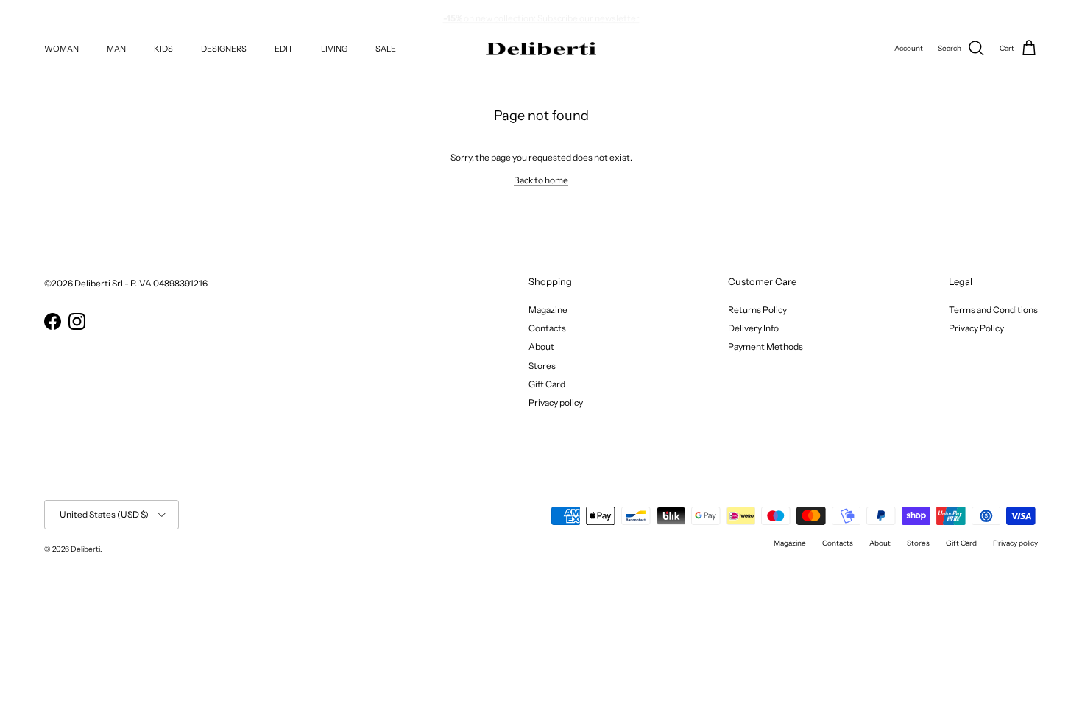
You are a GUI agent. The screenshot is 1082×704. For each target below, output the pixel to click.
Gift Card (546, 384)
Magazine (547, 309)
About (541, 346)
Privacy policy (555, 402)
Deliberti (85, 549)
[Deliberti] (541, 49)
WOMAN (61, 48)
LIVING (334, 48)
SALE (385, 48)
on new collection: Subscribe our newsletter (541, 15)
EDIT (284, 48)
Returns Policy (757, 309)
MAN (116, 48)
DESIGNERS (224, 48)
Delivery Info (753, 328)
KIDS (163, 48)
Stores (542, 365)
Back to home (541, 180)
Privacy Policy (976, 328)
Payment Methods (765, 346)
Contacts (547, 328)
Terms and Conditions (993, 309)
